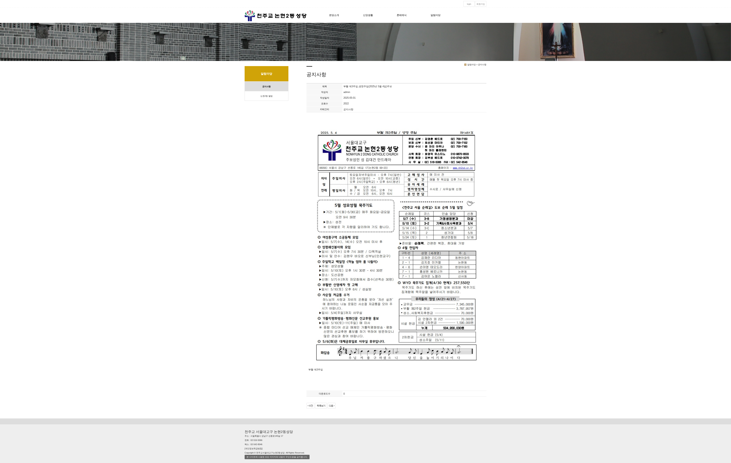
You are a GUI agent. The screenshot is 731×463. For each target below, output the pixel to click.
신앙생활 (368, 15)
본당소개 (334, 15)
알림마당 (436, 15)
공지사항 (266, 86)
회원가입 (480, 4)
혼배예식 (402, 15)
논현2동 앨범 (266, 96)
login (469, 4)
